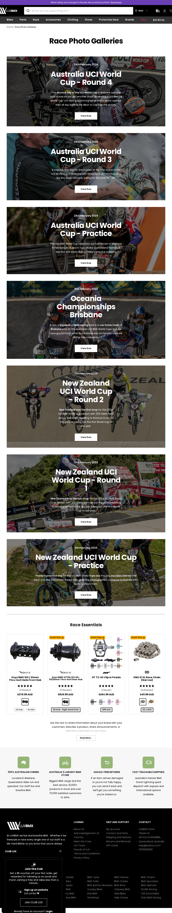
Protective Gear (109, 19)
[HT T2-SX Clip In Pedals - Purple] (110, 701)
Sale (143, 19)
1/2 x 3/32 (147, 709)
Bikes (10, 19)
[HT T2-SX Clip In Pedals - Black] (101, 701)
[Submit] (27, 10)
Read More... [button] (86, 738)
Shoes (88, 19)
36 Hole (31, 709)
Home (10, 27)
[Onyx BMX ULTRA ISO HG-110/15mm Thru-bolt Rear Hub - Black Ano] (65, 701)
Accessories (53, 19)
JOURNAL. (159, 20)
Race (36, 19)
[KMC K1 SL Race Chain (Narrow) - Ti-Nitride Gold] (151, 701)
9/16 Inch (106, 709)
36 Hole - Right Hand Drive (66, 709)
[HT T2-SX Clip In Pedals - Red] (118, 701)
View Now (86, 115)
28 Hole (19, 709)
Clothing (72, 19)
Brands (129, 19)
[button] (25, 688)
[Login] (164, 10)
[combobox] (78, 11)
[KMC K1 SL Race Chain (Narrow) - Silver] (142, 701)
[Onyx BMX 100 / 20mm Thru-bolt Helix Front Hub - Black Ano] (25, 701)
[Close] (60, 851)
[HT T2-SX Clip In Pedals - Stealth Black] (93, 701)
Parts (23, 19)
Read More (116, 2)
